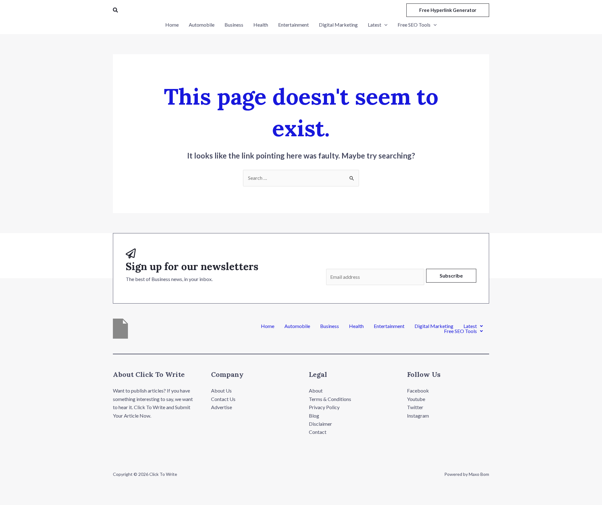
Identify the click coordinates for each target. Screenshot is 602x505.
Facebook (418, 390)
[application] (384, 24)
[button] (116, 10)
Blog (314, 416)
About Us (221, 390)
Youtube (416, 399)
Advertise (221, 407)
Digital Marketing (434, 326)
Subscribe (451, 276)
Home (267, 326)
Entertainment (389, 326)
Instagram (418, 416)
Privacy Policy (324, 407)
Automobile (297, 326)
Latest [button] (470, 326)
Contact (317, 432)
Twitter (415, 407)
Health (356, 326)
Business (329, 326)
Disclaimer (320, 424)
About (316, 390)
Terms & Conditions (330, 399)
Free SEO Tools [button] (460, 331)
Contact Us (223, 399)
